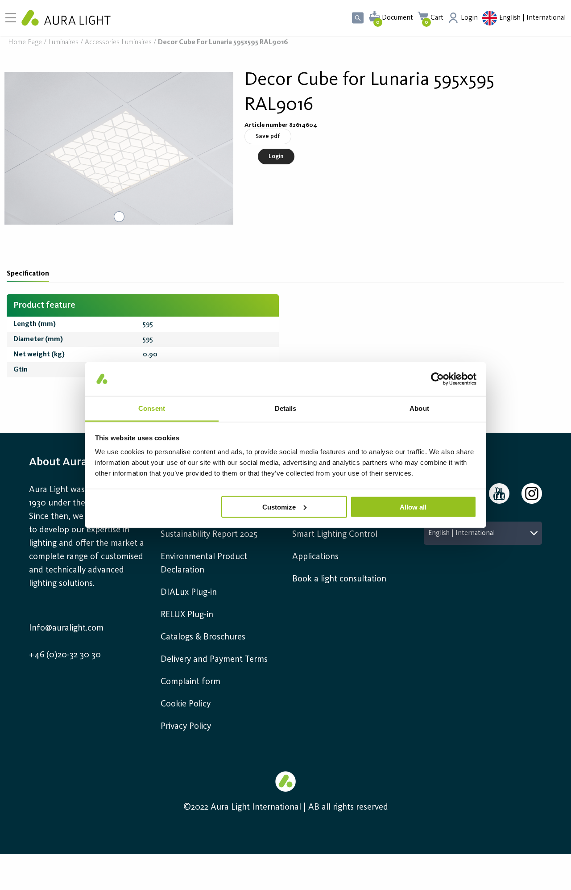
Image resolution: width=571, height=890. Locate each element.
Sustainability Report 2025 (209, 534)
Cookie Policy (186, 704)
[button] (118, 148)
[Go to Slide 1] (119, 216)
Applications (315, 556)
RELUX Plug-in (187, 614)
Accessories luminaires (118, 43)
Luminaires (63, 43)
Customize (279, 506)
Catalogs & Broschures (203, 637)
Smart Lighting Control (334, 534)
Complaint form (190, 681)
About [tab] (419, 408)
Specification (28, 273)
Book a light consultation (339, 579)
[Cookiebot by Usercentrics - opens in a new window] (437, 378)
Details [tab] (286, 408)
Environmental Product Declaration (204, 563)
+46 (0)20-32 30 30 (65, 655)
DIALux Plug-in (189, 592)
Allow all (413, 506)
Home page (25, 43)
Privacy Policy (186, 726)
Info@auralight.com (66, 628)
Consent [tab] (151, 408)
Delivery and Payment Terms (214, 659)
